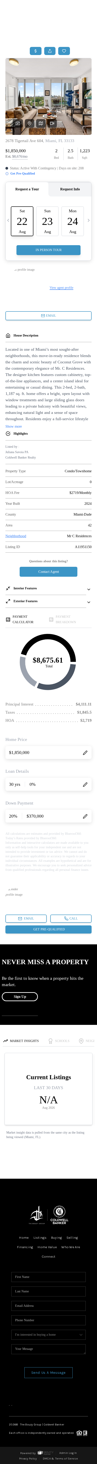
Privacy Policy (28, 1458)
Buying (56, 1238)
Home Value (47, 1247)
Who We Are (70, 1247)
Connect (48, 1256)
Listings (39, 1238)
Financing (25, 1247)
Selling (72, 1238)
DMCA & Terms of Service (60, 1458)
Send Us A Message (48, 1372)
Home (73, 33)
